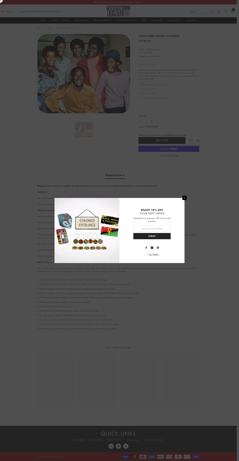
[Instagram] (152, 248)
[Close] (184, 198)
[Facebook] (146, 248)
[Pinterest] (158, 248)
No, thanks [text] (154, 254)
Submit (152, 236)
